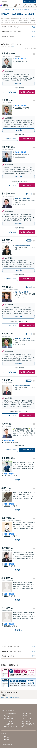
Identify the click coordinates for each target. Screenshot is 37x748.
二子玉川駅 (7, 442)
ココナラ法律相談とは (10, 713)
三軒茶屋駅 (18, 154)
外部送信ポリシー (27, 721)
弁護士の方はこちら (29, 1)
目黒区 (7, 697)
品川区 (3, 697)
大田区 (12, 697)
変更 (33, 27)
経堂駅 (6, 566)
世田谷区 (23, 58)
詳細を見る (18, 480)
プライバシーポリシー (28, 718)
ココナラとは (8, 721)
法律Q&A (6, 716)
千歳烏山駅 (18, 61)
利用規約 (24, 716)
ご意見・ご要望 (26, 713)
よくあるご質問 (8, 724)
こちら (13, 46)
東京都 (17, 58)
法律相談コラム (8, 718)
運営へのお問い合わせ (10, 726)
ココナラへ (5, 1)
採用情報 (6, 739)
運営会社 (6, 737)
